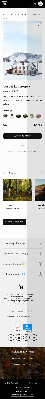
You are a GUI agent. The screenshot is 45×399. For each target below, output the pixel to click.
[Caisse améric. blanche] (31, 116)
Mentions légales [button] (22, 387)
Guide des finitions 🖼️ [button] (14, 264)
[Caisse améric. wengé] (25, 116)
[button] (40, 4)
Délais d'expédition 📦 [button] (14, 243)
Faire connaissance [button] (18, 311)
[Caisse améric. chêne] (38, 116)
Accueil (5, 14)
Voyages (14, 14)
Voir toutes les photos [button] (14, 222)
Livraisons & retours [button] (22, 391)
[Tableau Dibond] (12, 116)
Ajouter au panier (22, 136)
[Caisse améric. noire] (18, 116)
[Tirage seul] (5, 116)
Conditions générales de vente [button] (22, 395)
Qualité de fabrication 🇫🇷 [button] (15, 253)
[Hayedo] (17, 190)
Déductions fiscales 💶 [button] (14, 274)
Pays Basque (24, 14)
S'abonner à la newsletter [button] (18, 317)
